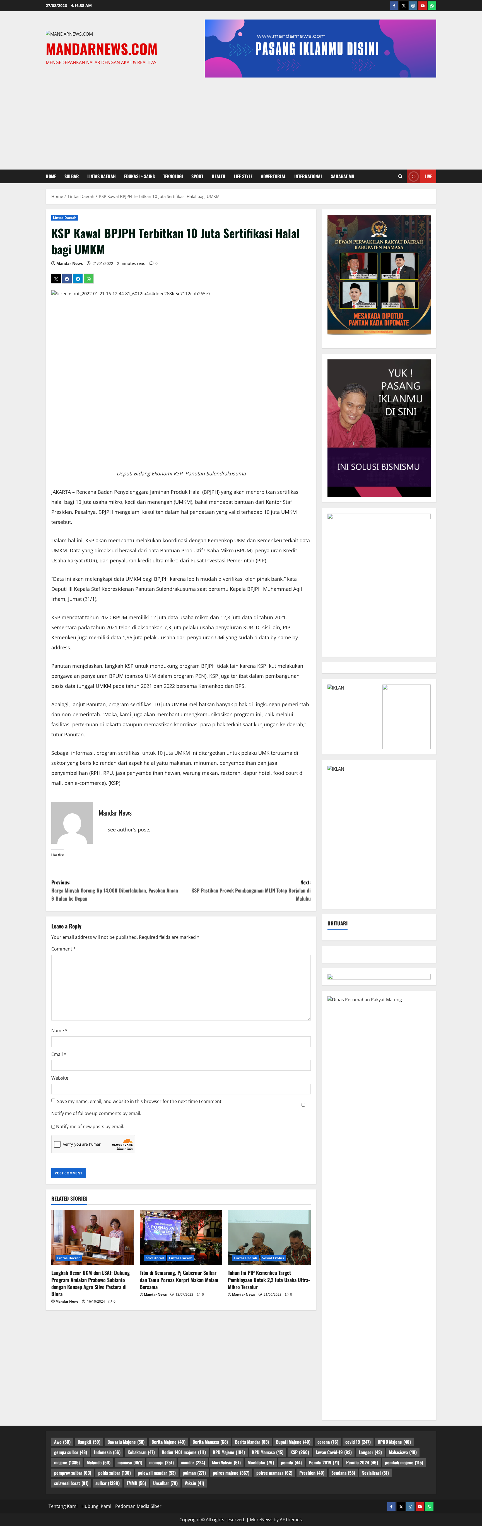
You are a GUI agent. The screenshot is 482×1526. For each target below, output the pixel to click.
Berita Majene (168, 1441)
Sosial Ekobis (273, 1258)
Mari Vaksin (226, 1462)
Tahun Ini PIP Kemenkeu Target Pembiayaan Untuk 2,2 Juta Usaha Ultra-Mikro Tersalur (269, 1279)
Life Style (243, 176)
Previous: (114, 890)
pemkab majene (404, 1462)
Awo (62, 1441)
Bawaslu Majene (125, 1441)
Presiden (311, 1472)
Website (59, 1078)
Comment (63, 949)
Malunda (98, 1462)
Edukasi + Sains (139, 176)
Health (218, 176)
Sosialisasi (375, 1472)
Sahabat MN (342, 176)
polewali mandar (157, 1472)
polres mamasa (274, 1472)
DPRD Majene (394, 1441)
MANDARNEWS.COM (102, 48)
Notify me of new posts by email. (90, 1126)
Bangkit (89, 1441)
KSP (299, 1452)
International (308, 176)
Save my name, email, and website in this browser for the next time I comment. (140, 1101)
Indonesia (107, 1452)
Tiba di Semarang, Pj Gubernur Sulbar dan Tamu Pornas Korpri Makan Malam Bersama (179, 1279)
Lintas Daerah (101, 176)
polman (194, 1472)
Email (58, 1054)
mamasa (129, 1462)
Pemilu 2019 (324, 1462)
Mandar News (69, 263)
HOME (51, 176)
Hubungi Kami (96, 1506)
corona (327, 1441)
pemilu (291, 1462)
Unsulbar (165, 1483)
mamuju (161, 1462)
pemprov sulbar (72, 1472)
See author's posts (129, 829)
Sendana (343, 1472)
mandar (193, 1462)
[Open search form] (400, 176)
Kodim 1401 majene (184, 1452)
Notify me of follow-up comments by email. (96, 1113)
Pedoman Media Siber (138, 1506)
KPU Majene (229, 1452)
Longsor (370, 1452)
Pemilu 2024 (362, 1462)
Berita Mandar (252, 1441)
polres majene (231, 1472)
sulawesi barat (71, 1483)
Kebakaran (141, 1452)
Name (59, 1030)
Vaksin (194, 1483)
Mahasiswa (403, 1452)
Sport (197, 176)
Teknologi (173, 176)
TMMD (136, 1483)
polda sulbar (114, 1472)
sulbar (71, 176)
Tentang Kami (63, 1506)
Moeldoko (261, 1462)
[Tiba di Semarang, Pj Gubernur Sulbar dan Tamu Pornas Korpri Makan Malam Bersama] (181, 1237)
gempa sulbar (70, 1452)
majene (67, 1462)
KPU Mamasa (267, 1452)
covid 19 (358, 1441)
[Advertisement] (241, 122)
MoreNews (261, 1520)
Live (428, 176)
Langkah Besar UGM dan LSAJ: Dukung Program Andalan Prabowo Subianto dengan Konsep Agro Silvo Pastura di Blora (90, 1283)
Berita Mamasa (210, 1441)
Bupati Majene (293, 1441)
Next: (251, 890)
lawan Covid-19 (334, 1452)
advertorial (273, 176)
